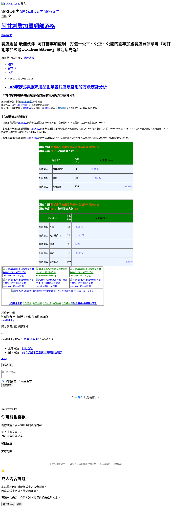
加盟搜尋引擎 (15, 303)
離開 (19, 504)
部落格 (12, 68)
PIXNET (61, 464)
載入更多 (7, 365)
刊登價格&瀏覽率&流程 (85, 303)
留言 (35, 339)
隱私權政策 (104, 464)
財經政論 (29, 57)
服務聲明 (118, 464)
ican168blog (7, 320)
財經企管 (27, 348)
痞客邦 (28, 339)
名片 (10, 72)
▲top (4, 358)
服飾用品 (27, 108)
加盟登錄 (27, 303)
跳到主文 (6, 35)
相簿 (10, 64)
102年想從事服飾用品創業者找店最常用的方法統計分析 (57, 87)
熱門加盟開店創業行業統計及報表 (42, 352)
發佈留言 (7, 385)
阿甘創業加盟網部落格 (28, 26)
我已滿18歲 (8, 504)
